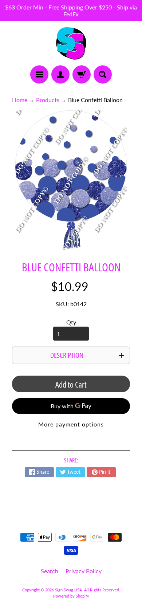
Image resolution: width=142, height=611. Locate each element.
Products (47, 99)
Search (49, 570)
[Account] (60, 74)
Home (19, 99)
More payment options (71, 424)
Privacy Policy (84, 570)
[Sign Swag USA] (71, 43)
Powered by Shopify (71, 596)
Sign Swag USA (68, 589)
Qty (71, 322)
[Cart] (81, 74)
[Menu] (39, 74)
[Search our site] (103, 74)
